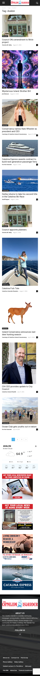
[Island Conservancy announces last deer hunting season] (20, 312)
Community (6, 190)
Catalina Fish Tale (10, 288)
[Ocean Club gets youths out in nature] (20, 410)
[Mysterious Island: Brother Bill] (20, 69)
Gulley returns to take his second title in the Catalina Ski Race (19, 195)
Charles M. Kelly (7, 45)
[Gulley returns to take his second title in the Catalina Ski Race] (20, 180)
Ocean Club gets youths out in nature (19, 426)
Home (4, 8)
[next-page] (26, 439)
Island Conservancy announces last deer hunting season (18, 333)
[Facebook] (20, 634)
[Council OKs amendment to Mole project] (20, 26)
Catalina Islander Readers (10, 291)
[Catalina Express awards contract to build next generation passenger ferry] (20, 148)
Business (5, 36)
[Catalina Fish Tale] (20, 262)
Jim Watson (5, 94)
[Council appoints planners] (20, 216)
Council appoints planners (14, 229)
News (4, 87)
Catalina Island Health (9, 392)
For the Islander (7, 164)
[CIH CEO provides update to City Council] (20, 363)
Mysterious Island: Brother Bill (16, 91)
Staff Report (5, 199)
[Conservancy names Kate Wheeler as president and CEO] (20, 112)
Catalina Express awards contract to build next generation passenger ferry (19, 160)
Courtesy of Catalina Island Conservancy (14, 134)
